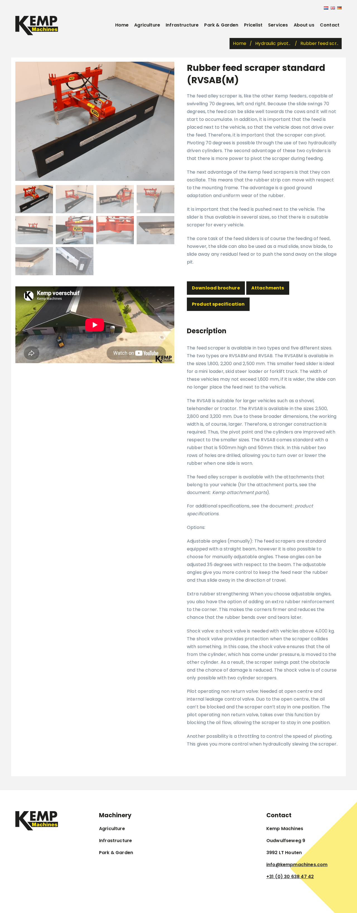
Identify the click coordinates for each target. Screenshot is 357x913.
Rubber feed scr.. (319, 43)
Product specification (218, 304)
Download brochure (216, 288)
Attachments (267, 288)
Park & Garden (221, 25)
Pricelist (253, 25)
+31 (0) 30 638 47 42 (290, 876)
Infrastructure (182, 25)
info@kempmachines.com (296, 864)
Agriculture (147, 25)
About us (304, 25)
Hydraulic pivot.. (273, 43)
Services (278, 25)
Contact (329, 25)
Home (122, 25)
